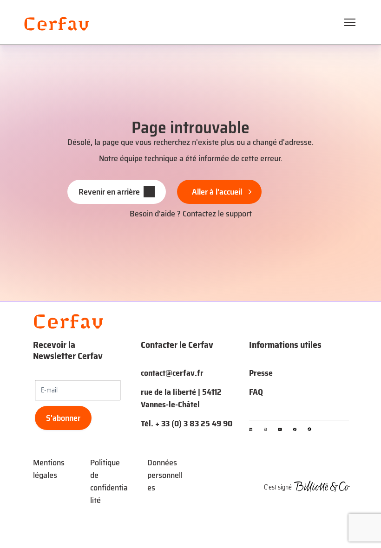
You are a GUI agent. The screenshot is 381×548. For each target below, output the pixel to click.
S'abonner (63, 417)
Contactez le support (217, 213)
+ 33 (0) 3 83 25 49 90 (193, 423)
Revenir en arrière (109, 191)
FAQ (256, 391)
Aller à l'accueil (217, 191)
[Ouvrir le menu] (350, 22)
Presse (261, 372)
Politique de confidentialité (109, 481)
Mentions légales (49, 469)
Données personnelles (165, 475)
